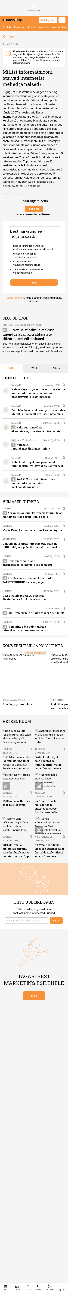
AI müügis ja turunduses (18, 704)
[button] (26, 920)
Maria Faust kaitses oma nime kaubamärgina (32, 530)
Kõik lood (19, 27)
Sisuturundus (17, 325)
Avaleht (7, 27)
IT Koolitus (57, 700)
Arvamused (9, 539)
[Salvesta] (63, 385)
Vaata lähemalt (15, 297)
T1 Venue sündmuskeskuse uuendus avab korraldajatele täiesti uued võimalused (29, 334)
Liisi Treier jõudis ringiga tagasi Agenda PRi (36, 613)
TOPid (31, 27)
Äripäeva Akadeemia (14, 700)
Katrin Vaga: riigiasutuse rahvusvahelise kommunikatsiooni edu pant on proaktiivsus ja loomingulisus (38, 393)
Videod (56, 27)
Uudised (16, 384)
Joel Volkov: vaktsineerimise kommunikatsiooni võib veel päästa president (33, 483)
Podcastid (43, 27)
